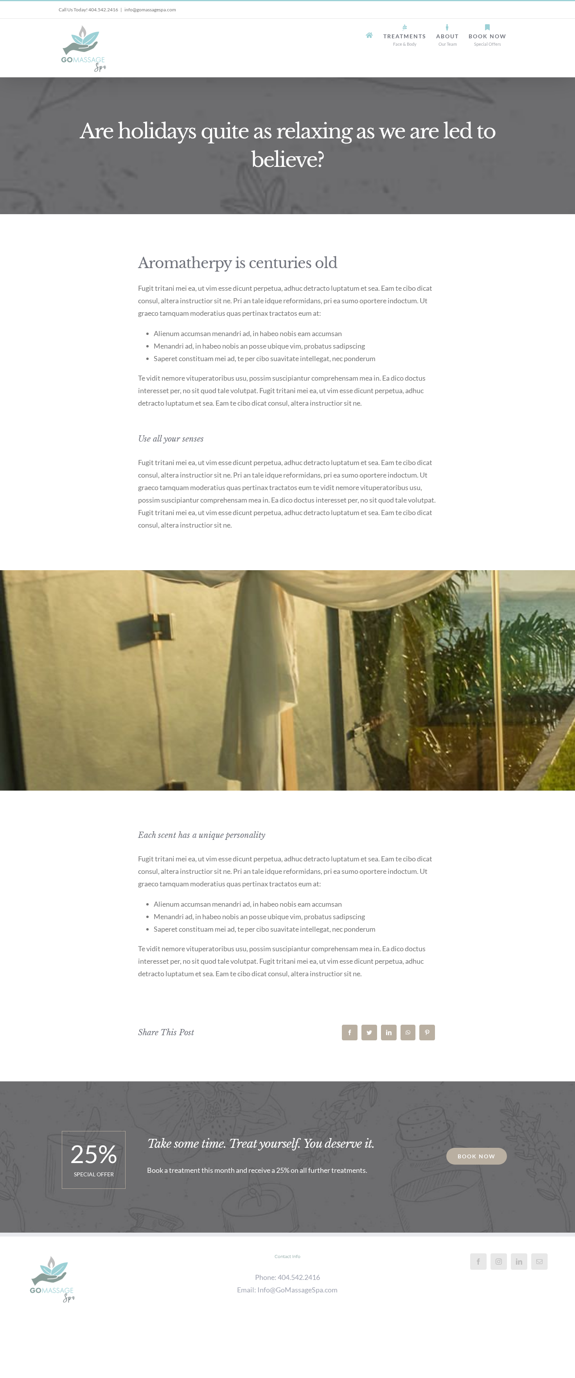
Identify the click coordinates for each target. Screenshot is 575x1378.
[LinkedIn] (389, 1032)
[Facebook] (349, 1032)
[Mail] (539, 1261)
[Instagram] (499, 1261)
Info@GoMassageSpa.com (297, 1289)
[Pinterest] (427, 1032)
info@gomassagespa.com (150, 10)
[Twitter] (369, 1032)
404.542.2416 (299, 1277)
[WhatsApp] (408, 1032)
